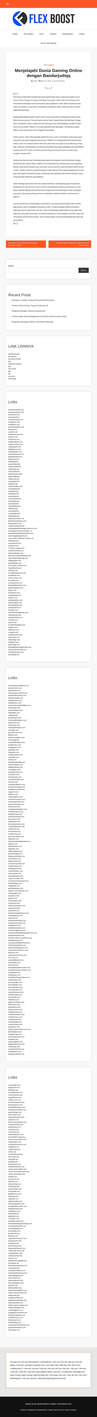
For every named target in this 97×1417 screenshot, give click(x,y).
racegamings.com (15, 1034)
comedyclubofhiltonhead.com (19, 943)
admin (35, 81)
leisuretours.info (14, 819)
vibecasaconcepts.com (16, 906)
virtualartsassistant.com (17, 945)
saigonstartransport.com (17, 1238)
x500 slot (62, 1365)
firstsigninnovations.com (17, 1110)
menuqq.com (15, 1362)
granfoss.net (13, 1285)
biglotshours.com (14, 449)
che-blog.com (13, 730)
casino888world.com (16, 960)
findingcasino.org (14, 868)
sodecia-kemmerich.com (17, 955)
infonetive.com (13, 1243)
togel (82, 34)
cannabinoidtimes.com (16, 784)
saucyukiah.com (14, 1085)
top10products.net (15, 700)
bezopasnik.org (14, 1233)
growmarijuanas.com (16, 804)
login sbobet (41, 1372)
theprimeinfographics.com (18, 948)
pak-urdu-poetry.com (16, 836)
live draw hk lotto (14, 359)
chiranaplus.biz (14, 1268)
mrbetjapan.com (14, 1211)
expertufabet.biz (14, 464)
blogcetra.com (13, 839)
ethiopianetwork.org (15, 812)
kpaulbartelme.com (15, 940)
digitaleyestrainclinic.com (17, 1300)
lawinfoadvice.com (15, 602)
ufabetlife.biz (13, 484)
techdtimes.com (14, 422)
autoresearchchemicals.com (18, 1325)
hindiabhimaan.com (15, 1317)
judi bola (37, 1365)
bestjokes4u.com (14, 745)
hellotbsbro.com (14, 821)
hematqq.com (79, 1372)
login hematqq (39, 1375)
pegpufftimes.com (15, 1097)
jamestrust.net (13, 1179)
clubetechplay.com (15, 995)
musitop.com (13, 620)
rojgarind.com (13, 792)
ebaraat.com (13, 437)
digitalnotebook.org (15, 767)
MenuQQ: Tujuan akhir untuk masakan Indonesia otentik (22, 244)
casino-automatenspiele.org (18, 1171)
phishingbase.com (15, 1032)
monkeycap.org (14, 1149)
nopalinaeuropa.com (16, 652)
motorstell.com (13, 1132)
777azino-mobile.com (16, 548)
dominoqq (12, 379)
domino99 (12, 369)
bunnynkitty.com (14, 1231)
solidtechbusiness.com (16, 928)
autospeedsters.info (15, 876)
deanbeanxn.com (14, 718)
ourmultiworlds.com (15, 1092)
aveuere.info (13, 782)
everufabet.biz (13, 511)
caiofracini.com (14, 829)
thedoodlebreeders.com (17, 585)
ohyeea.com (13, 627)
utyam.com (12, 622)
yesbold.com (13, 432)
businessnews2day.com (17, 920)
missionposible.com (15, 1303)
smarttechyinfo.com (15, 765)
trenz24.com (13, 1181)
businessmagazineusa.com (18, 913)
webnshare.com (14, 807)
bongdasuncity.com (15, 772)
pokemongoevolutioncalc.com (19, 1029)
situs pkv (20, 1365)
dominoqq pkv (33, 1362)
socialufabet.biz (14, 489)
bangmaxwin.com (14, 1241)
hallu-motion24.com (15, 1280)
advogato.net (13, 1159)
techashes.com (14, 415)
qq (9, 374)
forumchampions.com (16, 1102)
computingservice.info (16, 826)
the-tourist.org (13, 1157)
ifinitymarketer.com (15, 1009)
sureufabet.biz (13, 496)
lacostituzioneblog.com (16, 625)
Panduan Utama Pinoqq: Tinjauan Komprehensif (30, 305)
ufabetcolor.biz (13, 479)
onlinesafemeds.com (16, 454)
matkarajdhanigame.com (17, 720)
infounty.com (13, 570)
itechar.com (12, 429)
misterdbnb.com (14, 962)
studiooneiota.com (15, 866)
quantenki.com (13, 910)
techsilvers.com (14, 593)
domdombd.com (14, 997)
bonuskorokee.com (15, 987)
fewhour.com (13, 794)
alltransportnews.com (16, 518)
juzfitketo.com (13, 642)
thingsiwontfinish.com (16, 1054)
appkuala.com (13, 1216)
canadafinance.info (15, 1253)
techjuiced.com (14, 439)
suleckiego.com (14, 1330)
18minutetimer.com (15, 797)
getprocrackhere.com (16, 1002)
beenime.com (13, 953)
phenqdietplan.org (15, 605)
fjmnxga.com (13, 1236)
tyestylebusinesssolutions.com (19, 970)
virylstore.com (13, 1129)
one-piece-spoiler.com (16, 863)
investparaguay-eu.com (17, 573)
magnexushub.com (15, 444)
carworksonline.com (15, 1124)
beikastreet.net (13, 1087)
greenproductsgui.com (16, 787)
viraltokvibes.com (14, 1142)
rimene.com (12, 1258)
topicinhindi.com (14, 690)
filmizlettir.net (13, 1090)
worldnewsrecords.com (17, 923)
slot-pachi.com (13, 774)
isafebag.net (13, 1162)
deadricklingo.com (15, 883)
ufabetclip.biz (13, 462)
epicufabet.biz (13, 504)
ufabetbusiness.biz (15, 474)
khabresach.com (14, 1320)
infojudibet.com (14, 713)
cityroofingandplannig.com (18, 558)
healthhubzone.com (15, 434)
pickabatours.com (15, 703)
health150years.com (16, 1134)
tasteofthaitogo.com (15, 1228)
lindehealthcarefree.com (17, 695)
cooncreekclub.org (15, 1095)
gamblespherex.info (15, 888)
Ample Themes (70, 1410)
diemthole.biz (13, 1196)
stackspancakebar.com (16, 1270)
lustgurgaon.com (14, 747)
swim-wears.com (14, 1115)
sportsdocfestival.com (16, 1049)
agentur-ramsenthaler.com (18, 891)
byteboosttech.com (15, 442)
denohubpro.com (14, 859)
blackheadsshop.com (16, 935)
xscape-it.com (13, 546)
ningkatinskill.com (14, 595)
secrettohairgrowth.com (17, 1226)
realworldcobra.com (15, 871)
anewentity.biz (13, 1214)
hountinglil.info (13, 740)
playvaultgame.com (15, 1042)
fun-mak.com (13, 957)
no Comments (59, 81)
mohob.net (12, 760)
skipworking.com (14, 1184)
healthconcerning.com (16, 789)
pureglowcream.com (16, 1221)
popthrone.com (14, 723)
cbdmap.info (13, 715)
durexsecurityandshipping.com (19, 556)
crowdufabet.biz (14, 513)
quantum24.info (14, 908)
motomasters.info (14, 901)
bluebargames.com (15, 1105)
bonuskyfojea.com (15, 985)
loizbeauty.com (13, 1186)
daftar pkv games (14, 364)
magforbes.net (13, 1147)
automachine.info (14, 873)
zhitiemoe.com (13, 630)
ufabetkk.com (13, 1199)
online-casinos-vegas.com (18, 1305)
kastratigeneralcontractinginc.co (20, 531)
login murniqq (27, 1375)
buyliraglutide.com (15, 452)
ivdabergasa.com (14, 560)
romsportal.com (14, 1047)
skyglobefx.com (14, 886)
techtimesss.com (14, 1127)
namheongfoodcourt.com (17, 1273)
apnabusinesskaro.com (17, 1327)
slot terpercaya (13, 354)
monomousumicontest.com (18, 881)
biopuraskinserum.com (16, 1248)
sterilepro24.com (14, 925)
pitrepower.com (14, 1295)
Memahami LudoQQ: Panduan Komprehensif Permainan (33, 300)
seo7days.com (13, 1218)
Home (15, 34)
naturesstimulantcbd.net (17, 649)
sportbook (67, 34)
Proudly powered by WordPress (33, 1410)
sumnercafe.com (14, 607)
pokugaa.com (13, 1039)
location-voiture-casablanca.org (20, 938)
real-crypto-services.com (17, 565)
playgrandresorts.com (16, 1044)
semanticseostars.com (16, 799)
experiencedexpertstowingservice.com (22, 933)
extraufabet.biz (13, 481)
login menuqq (15, 1375)
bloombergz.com (14, 1164)
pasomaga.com (14, 645)
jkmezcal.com (13, 965)
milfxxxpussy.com (14, 615)
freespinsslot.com (14, 777)
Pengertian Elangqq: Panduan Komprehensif (28, 311)
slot (41, 34)
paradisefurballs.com (16, 779)
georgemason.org (15, 688)
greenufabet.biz (14, 476)
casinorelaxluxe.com (16, 992)
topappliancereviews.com (17, 1312)
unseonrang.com (14, 834)
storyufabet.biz (13, 501)
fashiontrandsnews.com (17, 521)
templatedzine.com (15, 600)
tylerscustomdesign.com (17, 1122)
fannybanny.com (14, 1007)
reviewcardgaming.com (17, 930)
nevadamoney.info (15, 1256)
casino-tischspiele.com (16, 1174)
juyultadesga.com (14, 563)
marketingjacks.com (15, 1310)
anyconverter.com (15, 1189)
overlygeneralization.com (17, 809)
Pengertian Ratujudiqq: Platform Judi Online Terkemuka (32, 322)
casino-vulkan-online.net (17, 1293)
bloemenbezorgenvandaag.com (20, 1223)
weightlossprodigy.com (16, 762)
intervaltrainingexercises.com (19, 967)
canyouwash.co (14, 417)
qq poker (11, 376)
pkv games (28, 34)
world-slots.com (14, 725)
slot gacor (29, 1365)
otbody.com (12, 1176)
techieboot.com (14, 424)
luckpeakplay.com (15, 1022)
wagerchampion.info (15, 878)
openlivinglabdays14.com (17, 536)
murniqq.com (67, 1372)
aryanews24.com (14, 543)
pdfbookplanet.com (15, 851)
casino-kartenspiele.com (17, 1169)
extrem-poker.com (15, 578)
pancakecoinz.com (15, 732)
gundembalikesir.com (16, 427)
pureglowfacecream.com (17, 1206)
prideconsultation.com (16, 737)
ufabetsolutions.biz (15, 486)
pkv (9, 361)
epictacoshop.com (15, 1246)
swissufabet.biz (14, 471)
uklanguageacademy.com (17, 693)
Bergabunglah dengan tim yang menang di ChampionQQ (73, 244)
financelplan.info (14, 708)
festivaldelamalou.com (16, 1107)
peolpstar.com (13, 1120)
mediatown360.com (15, 1298)
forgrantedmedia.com (16, 1117)
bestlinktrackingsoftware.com (19, 977)
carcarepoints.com (15, 583)
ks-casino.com (13, 580)
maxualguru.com (14, 770)
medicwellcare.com (15, 915)
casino (53, 34)
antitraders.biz (13, 541)
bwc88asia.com (14, 575)
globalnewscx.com (15, 846)
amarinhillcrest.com (15, 1154)
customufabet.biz (14, 499)
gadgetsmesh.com (15, 814)
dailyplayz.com (13, 1000)
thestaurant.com (14, 975)
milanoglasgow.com (15, 1275)
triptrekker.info (13, 896)
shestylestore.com (15, 1051)
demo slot (54, 1365)
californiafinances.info (16, 1251)
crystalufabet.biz (14, 506)
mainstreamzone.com (16, 802)
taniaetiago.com (14, 640)
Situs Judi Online (48, 43)
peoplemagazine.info (16, 412)
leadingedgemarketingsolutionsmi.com (22, 528)
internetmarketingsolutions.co (19, 841)
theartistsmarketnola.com (17, 1265)
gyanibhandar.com (15, 457)
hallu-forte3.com (14, 1278)
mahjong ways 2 (16, 1368)
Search (11, 266)
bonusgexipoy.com (15, 990)
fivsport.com (12, 598)
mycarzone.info (14, 903)
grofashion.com (14, 1027)
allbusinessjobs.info (15, 698)
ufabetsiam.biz (13, 469)
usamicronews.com (15, 1024)
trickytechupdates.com (16, 1315)
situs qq (56, 1362)
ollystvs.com (12, 844)
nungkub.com (13, 632)
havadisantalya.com (15, 419)
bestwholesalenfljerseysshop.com (20, 533)
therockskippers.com (16, 1283)
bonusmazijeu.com (15, 982)
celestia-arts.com (14, 1100)
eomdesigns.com (14, 893)
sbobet (49, 1372)
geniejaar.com (13, 750)
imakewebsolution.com (16, 727)
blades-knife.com (14, 861)
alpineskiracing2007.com (17, 1290)
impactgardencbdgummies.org (19, 647)
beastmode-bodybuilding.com (19, 705)
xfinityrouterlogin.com (16, 1308)
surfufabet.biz (13, 491)
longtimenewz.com (15, 1017)
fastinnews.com (14, 1004)
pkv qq (24, 1362)
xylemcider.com (14, 637)
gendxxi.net (12, 898)
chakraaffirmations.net (16, 742)
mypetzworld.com (14, 568)
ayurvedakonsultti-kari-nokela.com (21, 538)
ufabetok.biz (12, 509)
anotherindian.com (15, 635)
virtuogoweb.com (14, 447)
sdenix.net (12, 1152)
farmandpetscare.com (16, 824)
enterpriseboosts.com (16, 1167)
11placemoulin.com (15, 755)
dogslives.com (13, 849)
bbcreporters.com (15, 523)
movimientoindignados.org (18, 612)
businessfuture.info (15, 710)
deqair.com (12, 590)
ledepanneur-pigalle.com (17, 1261)
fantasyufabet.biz (14, 466)
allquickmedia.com (15, 1201)
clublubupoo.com (14, 980)
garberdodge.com (15, 1112)
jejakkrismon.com (14, 1194)
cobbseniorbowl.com (16, 551)
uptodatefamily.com (15, 617)
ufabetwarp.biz (13, 459)
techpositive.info (14, 831)
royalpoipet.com (14, 972)
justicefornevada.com (16, 817)
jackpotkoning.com (15, 1012)
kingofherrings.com (15, 1209)
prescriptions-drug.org (16, 1137)
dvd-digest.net (13, 1263)
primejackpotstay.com (16, 1037)
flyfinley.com (12, 735)
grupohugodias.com (15, 588)
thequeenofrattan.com (16, 856)
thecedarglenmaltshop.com (18, 685)
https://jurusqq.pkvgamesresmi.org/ (52, 1378)
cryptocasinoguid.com (16, 526)
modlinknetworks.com (16, 1014)
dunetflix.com (13, 610)
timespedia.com (14, 1191)
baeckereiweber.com (16, 410)
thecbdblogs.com (14, 1322)
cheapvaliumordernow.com (18, 950)
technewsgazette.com (16, 1204)
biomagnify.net (13, 654)
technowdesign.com (15, 553)
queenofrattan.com (15, 854)
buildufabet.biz (13, 516)
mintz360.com (13, 757)
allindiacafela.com (15, 1288)
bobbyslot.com (13, 752)
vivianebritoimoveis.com (17, 1144)
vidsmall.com (13, 918)
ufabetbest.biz (13, 494)
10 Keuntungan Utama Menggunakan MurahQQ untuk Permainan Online (39, 316)
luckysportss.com (14, 1019)
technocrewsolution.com (17, 1139)
